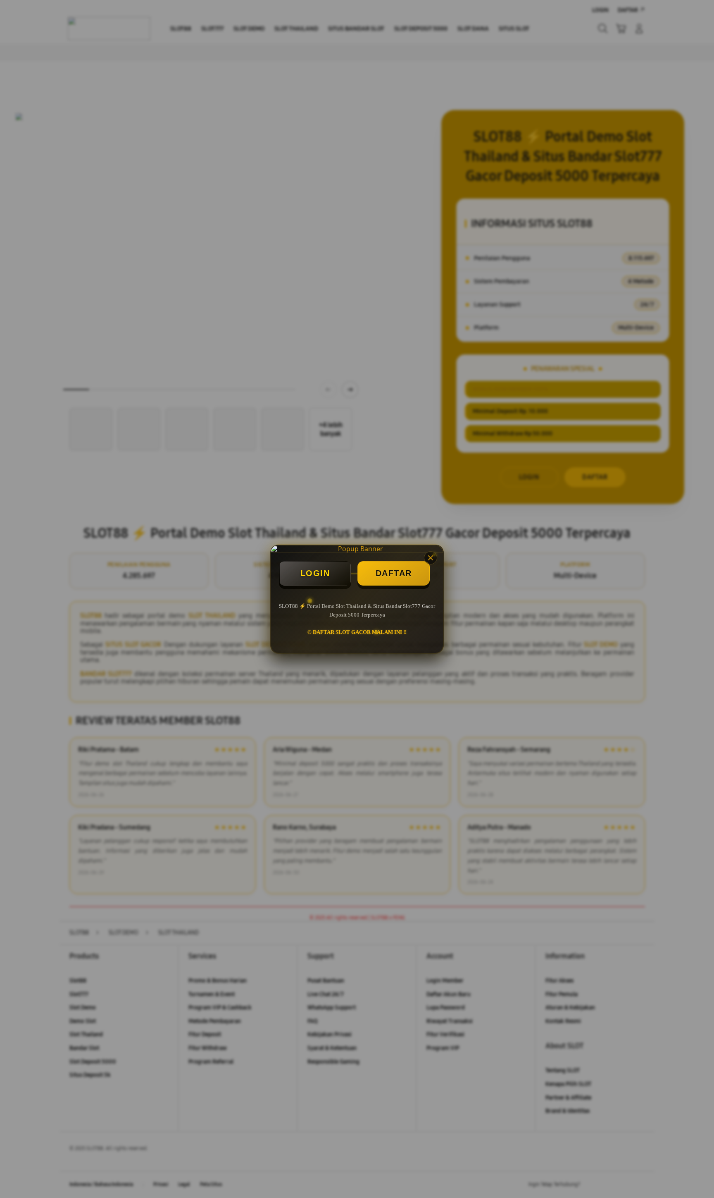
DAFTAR (394, 573)
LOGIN (315, 573)
